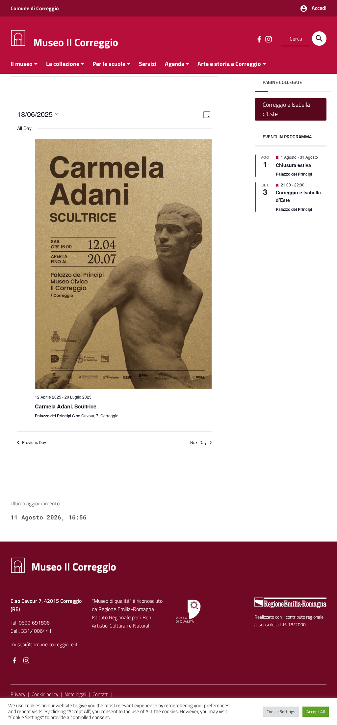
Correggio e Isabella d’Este (286, 109)
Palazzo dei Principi (294, 174)
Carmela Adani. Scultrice (65, 406)
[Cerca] (319, 38)
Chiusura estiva (293, 165)
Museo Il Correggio (75, 42)
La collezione (62, 63)
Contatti (100, 694)
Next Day (198, 442)
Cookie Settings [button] (281, 711)
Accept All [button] (315, 711)
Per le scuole (108, 63)
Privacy (18, 694)
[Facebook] (14, 661)
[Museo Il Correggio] (18, 37)
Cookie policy (45, 694)
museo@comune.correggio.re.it (44, 644)
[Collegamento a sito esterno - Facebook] (259, 38)
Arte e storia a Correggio (229, 63)
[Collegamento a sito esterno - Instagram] (268, 38)
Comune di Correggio (35, 8)
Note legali (75, 694)
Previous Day (34, 442)
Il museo (22, 63)
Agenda (174, 63)
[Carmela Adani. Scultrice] (123, 264)
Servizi (147, 63)
